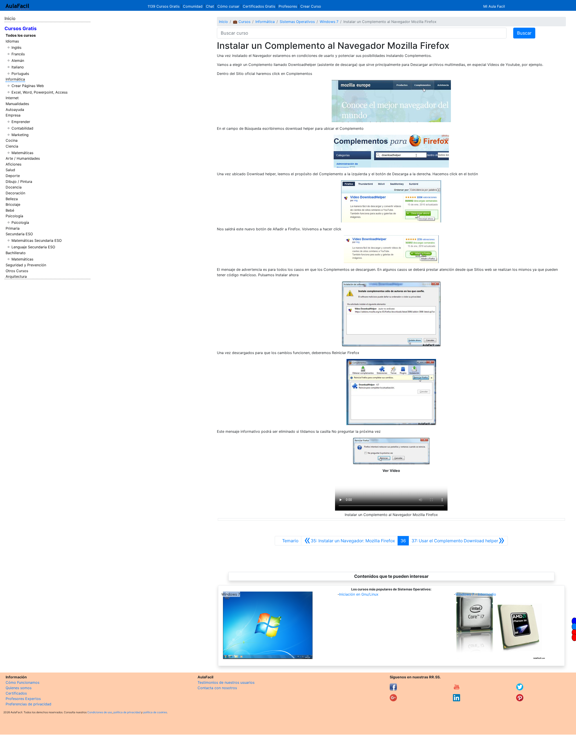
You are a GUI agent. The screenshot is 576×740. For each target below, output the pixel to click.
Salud (10, 170)
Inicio (9, 18)
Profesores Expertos (23, 698)
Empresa (13, 115)
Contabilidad (22, 128)
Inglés (16, 47)
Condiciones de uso (99, 712)
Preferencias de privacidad (28, 704)
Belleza (12, 199)
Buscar (524, 33)
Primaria (13, 228)
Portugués (20, 73)
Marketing (20, 134)
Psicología (14, 216)
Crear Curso (310, 6)
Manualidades (17, 103)
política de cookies (155, 712)
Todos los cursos (21, 35)
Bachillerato (16, 253)
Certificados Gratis (259, 6)
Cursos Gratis (20, 28)
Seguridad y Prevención (26, 265)
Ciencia (12, 146)
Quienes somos (19, 688)
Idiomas (12, 41)
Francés (18, 54)
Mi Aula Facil (494, 6)
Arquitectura (16, 276)
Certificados (16, 693)
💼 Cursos (241, 21)
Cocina (12, 140)
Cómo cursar (228, 6)
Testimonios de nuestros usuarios (226, 682)
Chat (210, 6)
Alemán (17, 60)
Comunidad (192, 6)
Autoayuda (15, 109)
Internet (12, 98)
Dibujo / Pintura (19, 181)
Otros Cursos (17, 271)
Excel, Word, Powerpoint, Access (39, 92)
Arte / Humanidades (23, 158)
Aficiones (13, 164)
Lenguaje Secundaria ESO (33, 247)
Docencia (14, 187)
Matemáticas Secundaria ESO (36, 240)
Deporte (13, 175)
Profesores (288, 6)
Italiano (17, 67)
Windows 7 (329, 21)
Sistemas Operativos (297, 21)
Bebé (10, 210)
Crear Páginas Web (27, 85)
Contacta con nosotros (217, 688)
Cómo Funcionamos (22, 682)
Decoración (15, 193)
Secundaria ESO (19, 234)
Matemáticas (22, 152)
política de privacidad (126, 712)
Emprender (20, 121)
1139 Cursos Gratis (164, 6)
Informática (15, 79)
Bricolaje (13, 204)
